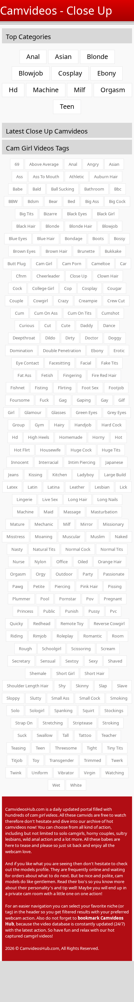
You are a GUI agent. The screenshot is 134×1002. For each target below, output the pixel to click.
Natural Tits (44, 549)
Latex (12, 487)
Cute (65, 325)
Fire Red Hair (104, 375)
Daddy (86, 325)
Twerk (117, 760)
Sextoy (72, 661)
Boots (98, 238)
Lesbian (102, 487)
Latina (53, 487)
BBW (13, 201)
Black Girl (105, 214)
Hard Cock (111, 425)
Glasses (58, 412)
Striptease (82, 723)
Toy (36, 760)
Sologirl (37, 710)
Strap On (24, 723)
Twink (15, 773)
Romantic (92, 636)
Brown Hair (56, 251)
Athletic (76, 176)
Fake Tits (109, 363)
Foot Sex (90, 388)
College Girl (43, 288)
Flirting (65, 388)
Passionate (113, 574)
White (76, 785)
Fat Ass (24, 375)
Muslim (97, 536)
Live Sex (50, 499)
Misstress (16, 536)
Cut (47, 325)
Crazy (63, 301)
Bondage (73, 238)
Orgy (41, 574)
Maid (48, 512)
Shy (62, 686)
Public (49, 611)
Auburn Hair (106, 176)
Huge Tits (111, 450)
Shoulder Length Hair (27, 686)
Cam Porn (71, 263)
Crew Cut (116, 301)
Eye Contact (27, 363)
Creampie (88, 301)
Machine (46, 89)
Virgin (89, 773)
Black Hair (25, 226)
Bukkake (113, 251)
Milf (79, 89)
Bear (53, 201)
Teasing (18, 748)
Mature (17, 524)
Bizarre (50, 214)
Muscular (71, 536)
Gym (39, 425)
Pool (44, 599)
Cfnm (21, 276)
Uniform (40, 773)
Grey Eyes (116, 412)
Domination (21, 350)
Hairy (59, 425)
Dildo (50, 338)
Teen (67, 106)
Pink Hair (89, 586)
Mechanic (43, 524)
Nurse (18, 562)
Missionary (113, 524)
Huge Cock (81, 450)
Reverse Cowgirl (109, 623)
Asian (63, 56)
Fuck (44, 400)
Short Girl (65, 673)
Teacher (108, 735)
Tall (65, 735)
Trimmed (92, 760)
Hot (118, 437)
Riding (16, 636)
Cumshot (110, 313)
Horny (98, 437)
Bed (71, 201)
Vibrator (66, 773)
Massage (72, 512)
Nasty (17, 549)
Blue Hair (46, 238)
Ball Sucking (62, 189)
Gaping (84, 400)
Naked (121, 536)
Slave (122, 686)
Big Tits (27, 214)
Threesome (66, 748)
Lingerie (24, 499)
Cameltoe (100, 263)
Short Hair (94, 673)
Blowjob (31, 73)
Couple (16, 301)
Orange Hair (110, 562)
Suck (22, 735)
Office (62, 562)
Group (18, 425)
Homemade (70, 437)
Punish (71, 611)
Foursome (20, 400)
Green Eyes (86, 412)
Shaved (115, 661)
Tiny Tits (115, 748)
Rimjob (40, 636)
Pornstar (67, 599)
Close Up (78, 276)
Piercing (62, 586)
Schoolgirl (51, 648)
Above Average (44, 164)
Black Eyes (77, 214)
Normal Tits (111, 549)
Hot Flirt (22, 450)
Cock (17, 288)
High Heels (38, 437)
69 (17, 164)
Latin (32, 487)
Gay (104, 400)
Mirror (86, 524)
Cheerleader (48, 276)
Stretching (53, 723)
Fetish (47, 375)
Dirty (70, 338)
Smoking (118, 698)
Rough (25, 648)
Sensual (47, 661)
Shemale (38, 673)
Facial (85, 363)
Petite (39, 586)
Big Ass (92, 201)
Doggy (114, 338)
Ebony (106, 73)
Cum (19, 313)
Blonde (97, 56)
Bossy (119, 238)
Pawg (17, 586)
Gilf (121, 400)
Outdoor (64, 574)
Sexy (93, 661)
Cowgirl (40, 301)
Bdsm (33, 201)
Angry (93, 164)
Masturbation (104, 512)
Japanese (114, 462)
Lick (123, 487)
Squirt (88, 710)
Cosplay (70, 73)
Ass (19, 176)
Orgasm (112, 89)
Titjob (16, 760)
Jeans (13, 475)
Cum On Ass (46, 313)
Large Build (115, 475)
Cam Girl (44, 263)
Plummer (21, 599)
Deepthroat (24, 338)
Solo (15, 710)
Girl (11, 412)
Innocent (20, 462)
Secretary (21, 661)
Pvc (113, 611)
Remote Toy (72, 623)
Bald (37, 189)
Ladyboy (85, 475)
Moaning (43, 536)
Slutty (35, 698)
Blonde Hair (80, 226)
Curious (26, 325)
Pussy (94, 611)
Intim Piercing (81, 462)
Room (118, 636)
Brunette (86, 251)
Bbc (117, 189)
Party (88, 574)
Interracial (48, 462)
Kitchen (59, 475)
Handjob (82, 425)
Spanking (63, 710)
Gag (63, 400)
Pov (90, 599)
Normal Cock (77, 549)
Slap (103, 686)
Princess (25, 611)
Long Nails (107, 499)
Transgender (61, 760)
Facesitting (59, 363)
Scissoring (81, 648)
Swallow (44, 735)
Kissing (35, 475)
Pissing (115, 586)
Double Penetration (62, 350)
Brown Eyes (24, 251)
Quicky (16, 623)
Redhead (41, 623)
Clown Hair (107, 276)
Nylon (40, 562)
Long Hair (77, 499)
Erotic (119, 350)
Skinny (82, 686)
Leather (77, 487)
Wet (56, 785)
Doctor (91, 338)
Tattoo (85, 735)
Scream (108, 648)
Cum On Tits (79, 313)
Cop (68, 288)
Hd (13, 89)
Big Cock (117, 201)
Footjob (116, 388)
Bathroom (94, 189)
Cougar (114, 288)
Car (123, 263)
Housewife (50, 450)
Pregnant (113, 599)
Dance (109, 325)
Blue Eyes (18, 238)
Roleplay (65, 636)
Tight (92, 748)
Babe (17, 189)
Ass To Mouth (46, 176)
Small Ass (60, 698)
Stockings (113, 710)
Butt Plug (16, 263)
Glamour (32, 412)
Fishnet (17, 388)
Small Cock (89, 698)
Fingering (72, 375)
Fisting (41, 388)
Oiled (83, 562)
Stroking (110, 723)
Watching (114, 773)
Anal (33, 56)
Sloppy (13, 698)
